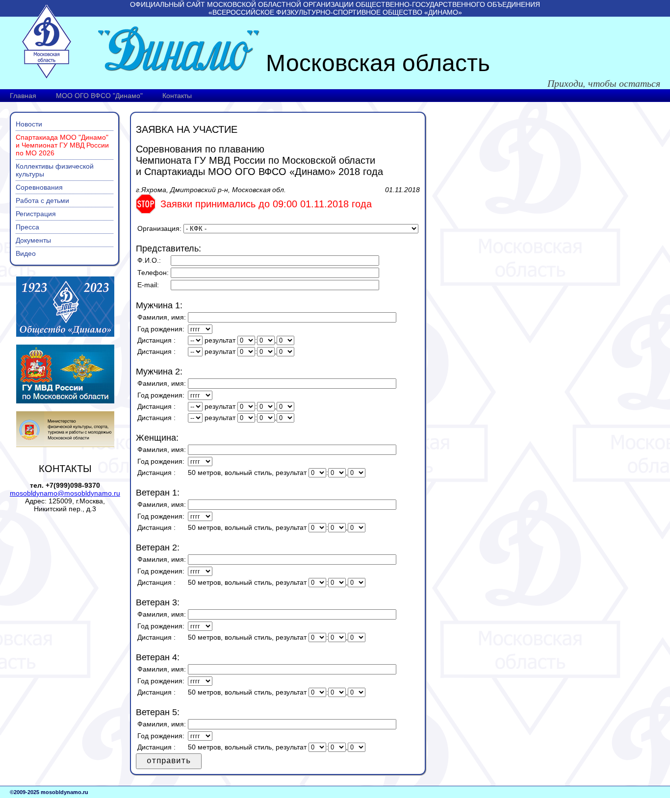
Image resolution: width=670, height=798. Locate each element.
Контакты (177, 96)
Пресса (27, 227)
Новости (29, 124)
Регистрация (36, 214)
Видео (26, 253)
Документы (33, 240)
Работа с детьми (42, 200)
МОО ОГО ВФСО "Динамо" (99, 96)
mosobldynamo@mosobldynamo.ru (65, 493)
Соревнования (39, 187)
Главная (23, 96)
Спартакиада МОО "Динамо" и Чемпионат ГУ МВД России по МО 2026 (62, 145)
